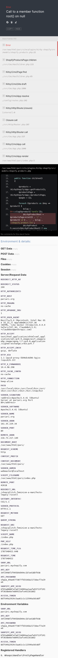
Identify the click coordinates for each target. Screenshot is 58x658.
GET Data (6, 248)
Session (5, 269)
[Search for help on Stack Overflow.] (16, 22)
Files (3, 259)
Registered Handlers (13, 650)
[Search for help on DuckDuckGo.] (11, 22)
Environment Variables (14, 604)
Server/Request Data (13, 274)
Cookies (6, 264)
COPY (10, 29)
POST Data (7, 253)
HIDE (18, 29)
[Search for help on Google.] (7, 22)
